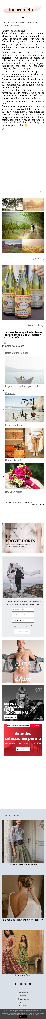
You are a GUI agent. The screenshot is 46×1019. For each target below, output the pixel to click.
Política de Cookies (34, 1014)
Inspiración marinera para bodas (22, 386)
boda (17, 502)
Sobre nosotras (23, 992)
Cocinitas (10, 393)
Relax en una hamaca (16, 352)
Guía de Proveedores (23, 999)
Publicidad (23, 1002)
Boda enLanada (13, 460)
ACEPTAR (23, 1016)
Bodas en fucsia (13, 491)
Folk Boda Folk (13, 424)
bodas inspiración (26, 502)
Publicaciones (23, 1005)
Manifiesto (23, 995)
